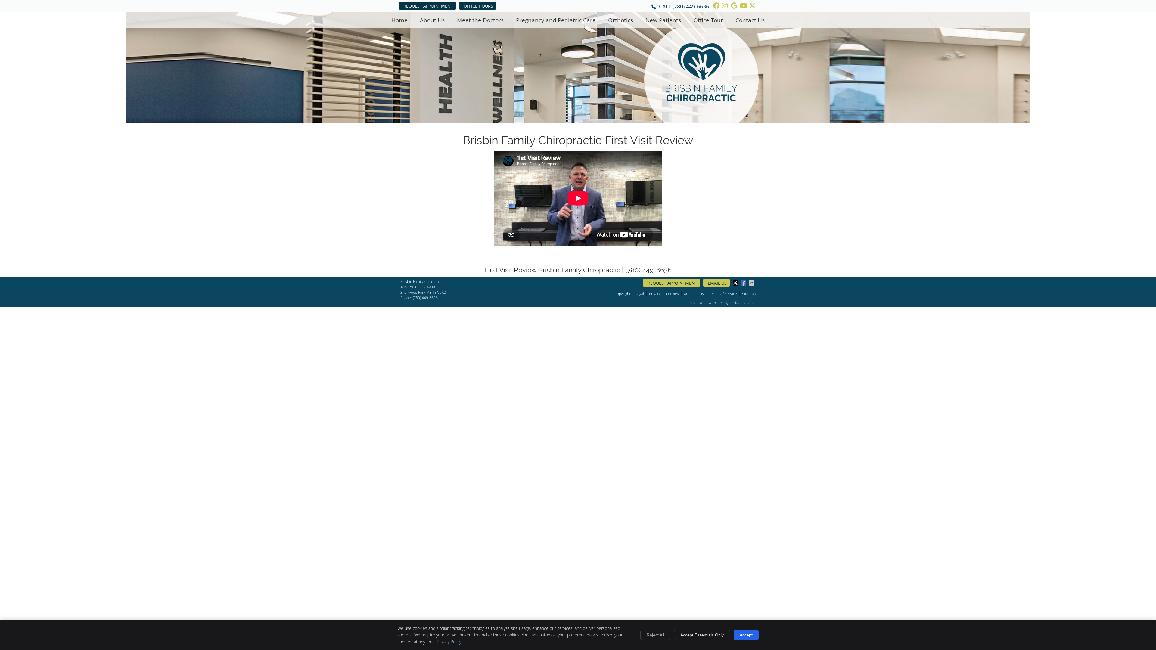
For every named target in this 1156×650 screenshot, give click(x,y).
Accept (746, 635)
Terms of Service (723, 293)
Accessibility (694, 293)
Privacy (655, 293)
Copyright (622, 293)
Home (399, 20)
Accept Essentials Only (702, 635)
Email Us (717, 283)
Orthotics (620, 20)
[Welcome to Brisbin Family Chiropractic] (701, 99)
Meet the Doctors (480, 20)
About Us (432, 20)
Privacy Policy (449, 642)
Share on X (736, 283)
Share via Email (752, 283)
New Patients (663, 20)
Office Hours (478, 6)
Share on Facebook (744, 283)
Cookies (672, 293)
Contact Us (750, 20)
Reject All (655, 635)
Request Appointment (428, 6)
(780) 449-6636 (691, 6)
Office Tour (708, 20)
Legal (639, 293)
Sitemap (749, 293)
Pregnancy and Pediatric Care (556, 20)
